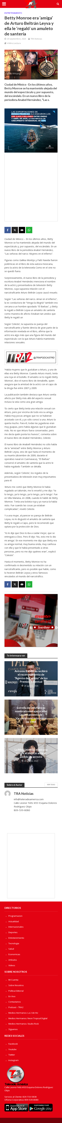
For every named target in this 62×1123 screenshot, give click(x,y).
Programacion (15, 915)
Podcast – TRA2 (15, 1007)
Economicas (14, 954)
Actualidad (13, 921)
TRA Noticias (36, 38)
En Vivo (11, 996)
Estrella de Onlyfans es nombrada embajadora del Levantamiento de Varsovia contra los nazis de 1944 (31, 715)
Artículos (12, 959)
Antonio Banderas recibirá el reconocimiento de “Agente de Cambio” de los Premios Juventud (31, 676)
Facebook (13, 1043)
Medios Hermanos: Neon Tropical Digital (27, 1018)
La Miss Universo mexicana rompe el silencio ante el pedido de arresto (31, 753)
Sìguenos (13, 1029)
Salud (11, 948)
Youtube (12, 1049)
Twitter (11, 1054)
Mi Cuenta (13, 979)
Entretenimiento (13, 13)
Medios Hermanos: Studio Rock (23, 1023)
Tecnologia (13, 943)
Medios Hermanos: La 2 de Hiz (23, 1012)
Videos (11, 965)
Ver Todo (51, 784)
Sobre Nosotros (16, 985)
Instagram (13, 1060)
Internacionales (16, 926)
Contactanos (14, 1001)
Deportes (12, 932)
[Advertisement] (31, 187)
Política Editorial (16, 990)
